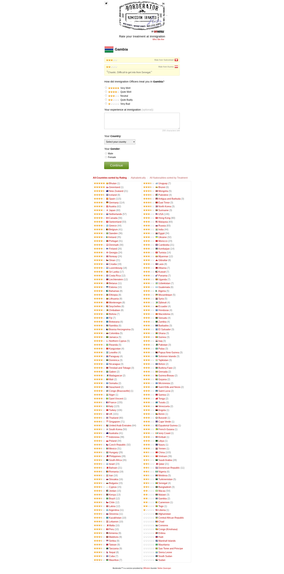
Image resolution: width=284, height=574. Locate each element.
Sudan (161, 560)
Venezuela (164, 406)
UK (110, 414)
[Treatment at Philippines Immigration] (99, 456)
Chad (161, 521)
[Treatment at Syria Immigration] (149, 298)
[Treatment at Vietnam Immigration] (149, 456)
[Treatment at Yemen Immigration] (149, 448)
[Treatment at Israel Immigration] (99, 464)
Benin (161, 414)
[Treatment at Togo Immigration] (149, 506)
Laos (161, 264)
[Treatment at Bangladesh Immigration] (149, 487)
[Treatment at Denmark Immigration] (99, 245)
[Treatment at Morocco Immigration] (149, 241)
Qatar (161, 464)
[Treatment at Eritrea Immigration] (149, 533)
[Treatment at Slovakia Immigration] (99, 479)
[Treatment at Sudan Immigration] (149, 560)
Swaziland (114, 387)
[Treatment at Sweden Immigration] (99, 233)
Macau (162, 491)
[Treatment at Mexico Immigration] (99, 448)
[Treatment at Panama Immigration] (149, 275)
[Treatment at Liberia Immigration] (149, 510)
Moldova (162, 475)
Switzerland (115, 222)
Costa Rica (115, 275)
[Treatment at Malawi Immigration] (149, 494)
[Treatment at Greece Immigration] (99, 225)
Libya (161, 441)
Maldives (113, 537)
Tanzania (114, 548)
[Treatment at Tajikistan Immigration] (149, 360)
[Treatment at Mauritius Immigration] (99, 560)
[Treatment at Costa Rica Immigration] (99, 275)
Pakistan (163, 345)
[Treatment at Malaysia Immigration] (149, 222)
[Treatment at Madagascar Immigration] (99, 375)
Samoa (162, 395)
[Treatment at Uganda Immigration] (149, 279)
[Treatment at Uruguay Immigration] (149, 183)
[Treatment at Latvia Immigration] (99, 506)
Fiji (110, 318)
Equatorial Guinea (168, 425)
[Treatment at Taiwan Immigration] (99, 544)
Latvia (112, 506)
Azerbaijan (164, 248)
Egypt (161, 233)
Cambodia (163, 245)
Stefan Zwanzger (164, 568)
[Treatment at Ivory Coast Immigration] (149, 433)
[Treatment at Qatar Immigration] (149, 464)
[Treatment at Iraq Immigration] (149, 341)
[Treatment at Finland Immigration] (99, 248)
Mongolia (163, 191)
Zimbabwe (114, 310)
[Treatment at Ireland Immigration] (99, 237)
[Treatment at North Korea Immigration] (149, 206)
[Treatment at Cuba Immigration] (99, 556)
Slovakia (113, 479)
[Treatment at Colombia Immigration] (99, 333)
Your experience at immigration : (128, 109)
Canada (113, 218)
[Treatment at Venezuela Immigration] (149, 406)
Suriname (163, 210)
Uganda (162, 279)
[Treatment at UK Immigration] (99, 414)
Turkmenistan (165, 479)
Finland (113, 248)
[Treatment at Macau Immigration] (149, 491)
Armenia (113, 533)
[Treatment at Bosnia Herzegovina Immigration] (99, 329)
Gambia (162, 498)
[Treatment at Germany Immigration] (99, 202)
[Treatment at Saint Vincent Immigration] (99, 398)
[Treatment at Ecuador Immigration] (149, 306)
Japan (112, 210)
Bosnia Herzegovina (119, 329)
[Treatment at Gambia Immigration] (149, 498)
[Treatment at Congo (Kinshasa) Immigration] (149, 529)
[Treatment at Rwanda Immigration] (99, 345)
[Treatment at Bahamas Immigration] (99, 291)
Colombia (114, 333)
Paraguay (114, 356)
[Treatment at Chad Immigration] (149, 521)
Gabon (112, 371)
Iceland (113, 195)
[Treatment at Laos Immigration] (149, 264)
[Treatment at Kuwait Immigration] (149, 272)
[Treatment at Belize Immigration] (149, 364)
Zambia (162, 321)
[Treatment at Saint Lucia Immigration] (149, 391)
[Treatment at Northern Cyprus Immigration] (99, 341)
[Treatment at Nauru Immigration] (149, 444)
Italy (111, 406)
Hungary (113, 452)
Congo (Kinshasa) (168, 529)
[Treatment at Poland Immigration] (99, 441)
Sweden (113, 233)
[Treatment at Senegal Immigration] (149, 483)
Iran (111, 475)
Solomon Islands (167, 356)
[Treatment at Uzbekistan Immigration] (149, 283)
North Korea (164, 206)
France (112, 402)
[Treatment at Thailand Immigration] (99, 418)
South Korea (115, 429)
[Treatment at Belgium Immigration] (99, 229)
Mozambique (165, 295)
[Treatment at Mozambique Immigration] (149, 295)
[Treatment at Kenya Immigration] (99, 494)
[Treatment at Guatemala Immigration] (149, 287)
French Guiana (166, 429)
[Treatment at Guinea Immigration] (149, 337)
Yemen (162, 448)
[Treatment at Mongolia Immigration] (149, 191)
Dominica (114, 360)
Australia (113, 433)
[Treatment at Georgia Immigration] (99, 252)
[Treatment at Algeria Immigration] (149, 291)
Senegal (162, 483)
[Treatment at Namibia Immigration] (99, 325)
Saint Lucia (164, 391)
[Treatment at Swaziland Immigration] (99, 387)
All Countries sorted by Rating (110, 178)
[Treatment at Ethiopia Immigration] (99, 295)
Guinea (162, 337)
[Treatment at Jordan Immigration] (99, 491)
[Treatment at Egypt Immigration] (149, 233)
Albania (162, 268)
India (161, 229)
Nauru (161, 444)
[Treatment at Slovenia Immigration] (99, 514)
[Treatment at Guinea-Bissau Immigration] (149, 375)
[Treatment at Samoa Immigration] (149, 395)
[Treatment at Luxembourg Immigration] (99, 268)
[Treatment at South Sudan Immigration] (149, 556)
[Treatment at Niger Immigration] (99, 395)
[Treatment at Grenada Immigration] (149, 371)
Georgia (113, 252)
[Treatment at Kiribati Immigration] (149, 437)
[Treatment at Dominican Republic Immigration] (149, 468)
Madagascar (115, 375)
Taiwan (113, 544)
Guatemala (164, 287)
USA (160, 214)
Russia (162, 225)
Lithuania (114, 298)
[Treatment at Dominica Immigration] (99, 360)
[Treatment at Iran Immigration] (99, 475)
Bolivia (112, 314)
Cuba (112, 556)
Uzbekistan (164, 283)
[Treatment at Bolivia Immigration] (99, 314)
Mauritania (164, 544)
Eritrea (161, 533)
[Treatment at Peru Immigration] (99, 529)
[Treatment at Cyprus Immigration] (99, 487)
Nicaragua (114, 364)
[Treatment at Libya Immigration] (149, 441)
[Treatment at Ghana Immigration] (149, 333)
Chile (112, 502)
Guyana (162, 379)
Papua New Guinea (168, 352)
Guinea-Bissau (166, 375)
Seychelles (115, 306)
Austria (112, 206)
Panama (162, 275)
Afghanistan (164, 514)
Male (110, 153)
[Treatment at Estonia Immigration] (99, 287)
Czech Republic (117, 444)
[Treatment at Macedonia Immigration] (149, 314)
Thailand (113, 418)
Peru (111, 529)
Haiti (160, 537)
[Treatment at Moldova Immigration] (149, 475)
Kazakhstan (115, 517)
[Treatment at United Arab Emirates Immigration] (99, 425)
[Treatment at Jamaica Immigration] (99, 337)
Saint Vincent (116, 398)
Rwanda (113, 345)
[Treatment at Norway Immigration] (99, 256)
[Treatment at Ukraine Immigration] (149, 237)
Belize (161, 364)
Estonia (113, 287)
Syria (161, 298)
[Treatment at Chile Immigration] (99, 502)
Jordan (112, 491)
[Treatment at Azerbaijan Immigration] (149, 248)
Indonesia (114, 437)
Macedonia (164, 314)
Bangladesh (164, 487)
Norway (113, 256)
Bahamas (114, 291)
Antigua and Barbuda (169, 198)
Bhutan (113, 183)
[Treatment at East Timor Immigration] (149, 202)
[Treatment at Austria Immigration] (99, 206)
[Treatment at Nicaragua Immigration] (99, 364)
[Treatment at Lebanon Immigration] (99, 521)
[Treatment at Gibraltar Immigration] (149, 260)
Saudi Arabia (165, 460)
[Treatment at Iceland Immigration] (99, 195)
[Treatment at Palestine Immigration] (149, 195)
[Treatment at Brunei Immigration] (149, 187)
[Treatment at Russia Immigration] (149, 225)
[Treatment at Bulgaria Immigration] (99, 483)
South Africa (115, 460)
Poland (113, 441)
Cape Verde (164, 421)
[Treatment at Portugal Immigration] (99, 241)
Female (111, 157)
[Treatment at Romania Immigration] (99, 471)
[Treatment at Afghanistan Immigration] (149, 514)
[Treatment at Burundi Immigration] (149, 418)
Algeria (162, 291)
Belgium (113, 229)
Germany (114, 202)
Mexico (113, 448)
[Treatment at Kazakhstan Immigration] (99, 517)
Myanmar (163, 256)
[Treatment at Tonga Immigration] (149, 398)
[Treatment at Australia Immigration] (99, 433)
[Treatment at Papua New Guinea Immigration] (149, 352)
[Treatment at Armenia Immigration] (99, 533)
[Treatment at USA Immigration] (149, 214)
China (161, 452)
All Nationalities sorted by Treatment (169, 178)
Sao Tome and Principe (170, 548)
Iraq (160, 341)
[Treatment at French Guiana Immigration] (149, 429)
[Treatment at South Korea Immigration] (99, 429)
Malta (112, 525)
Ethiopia (113, 295)
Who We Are (158, 39)
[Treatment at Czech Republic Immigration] (99, 444)
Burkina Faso (165, 368)
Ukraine (162, 237)
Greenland (114, 187)
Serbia (112, 541)
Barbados (163, 325)
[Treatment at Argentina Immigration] (99, 510)
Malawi (162, 494)
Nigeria (162, 471)
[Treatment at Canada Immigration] (99, 218)
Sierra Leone (165, 552)
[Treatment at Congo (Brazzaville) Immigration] (99, 391)
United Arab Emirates (120, 425)
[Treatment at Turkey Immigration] (99, 410)
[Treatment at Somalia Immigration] (99, 383)
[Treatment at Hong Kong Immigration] (149, 218)
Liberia (162, 510)
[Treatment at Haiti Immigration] (149, 537)
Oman (112, 260)
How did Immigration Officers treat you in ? (134, 81)
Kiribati (162, 437)
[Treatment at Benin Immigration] (149, 414)
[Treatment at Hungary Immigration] (99, 452)
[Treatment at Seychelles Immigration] (99, 306)
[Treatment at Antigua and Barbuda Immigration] (149, 198)
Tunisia (162, 252)
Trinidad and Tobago (120, 368)
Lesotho (113, 352)
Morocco (162, 241)
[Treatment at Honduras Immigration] (149, 310)
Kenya (112, 494)
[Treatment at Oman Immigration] (99, 260)
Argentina (114, 510)
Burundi (162, 418)
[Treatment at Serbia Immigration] (99, 541)
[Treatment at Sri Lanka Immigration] (99, 272)
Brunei (161, 187)
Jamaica (113, 337)
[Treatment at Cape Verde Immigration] (149, 421)
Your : (112, 136)
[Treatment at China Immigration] (149, 452)
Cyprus (113, 487)
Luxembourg (115, 268)
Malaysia (163, 222)
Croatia (113, 264)
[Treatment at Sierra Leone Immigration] (149, 552)
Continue (116, 165)
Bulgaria (113, 483)
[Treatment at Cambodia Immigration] (149, 245)
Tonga (161, 398)
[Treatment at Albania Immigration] (149, 268)
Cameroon (164, 502)
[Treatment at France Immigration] (99, 402)
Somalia (113, 383)
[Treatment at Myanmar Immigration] (149, 256)
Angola (162, 410)
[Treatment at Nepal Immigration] (99, 552)
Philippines (115, 456)
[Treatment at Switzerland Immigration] (99, 222)
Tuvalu (162, 402)
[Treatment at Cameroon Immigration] (149, 502)
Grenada (163, 371)
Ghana (162, 333)
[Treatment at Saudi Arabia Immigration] (149, 460)
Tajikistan (163, 360)
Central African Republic (171, 517)
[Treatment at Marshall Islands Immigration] (149, 541)
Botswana (114, 321)
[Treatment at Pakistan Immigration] (149, 345)
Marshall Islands (167, 541)
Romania (114, 471)
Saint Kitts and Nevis (169, 387)
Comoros (163, 525)
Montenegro (115, 302)
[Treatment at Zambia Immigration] (149, 321)
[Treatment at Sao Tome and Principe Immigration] (149, 548)
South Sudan (165, 556)
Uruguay (162, 183)
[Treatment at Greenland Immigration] (99, 187)
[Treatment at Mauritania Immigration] (149, 544)
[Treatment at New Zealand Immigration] (99, 191)
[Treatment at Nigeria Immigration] (149, 471)
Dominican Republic (169, 468)
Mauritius (114, 560)
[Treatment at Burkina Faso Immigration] (149, 368)
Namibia (113, 325)
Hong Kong (164, 218)
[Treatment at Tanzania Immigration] (99, 548)
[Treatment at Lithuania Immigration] (99, 298)
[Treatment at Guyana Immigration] (149, 379)
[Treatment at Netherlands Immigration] (99, 214)
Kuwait (162, 272)
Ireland (112, 237)
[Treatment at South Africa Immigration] (99, 460)
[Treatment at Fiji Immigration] (99, 318)
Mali (111, 379)
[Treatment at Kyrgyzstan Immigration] (99, 348)
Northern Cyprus (117, 341)
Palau (161, 348)
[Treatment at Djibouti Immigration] (149, 302)
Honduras (163, 310)
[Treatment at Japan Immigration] (99, 210)
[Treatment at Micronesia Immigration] (149, 383)
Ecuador (162, 306)
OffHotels (146, 568)
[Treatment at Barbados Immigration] (149, 325)
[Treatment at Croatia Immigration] (99, 264)
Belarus (113, 283)
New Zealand (116, 191)
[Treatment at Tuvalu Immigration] (149, 402)
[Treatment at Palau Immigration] (149, 348)
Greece (113, 225)
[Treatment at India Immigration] (149, 229)
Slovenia (113, 514)
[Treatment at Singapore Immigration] (99, 421)
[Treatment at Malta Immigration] (99, 525)
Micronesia (164, 383)
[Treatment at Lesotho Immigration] (99, 352)
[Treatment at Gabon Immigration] (99, 371)
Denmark (114, 245)
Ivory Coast (164, 433)
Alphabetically (138, 178)
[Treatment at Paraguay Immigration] (99, 356)
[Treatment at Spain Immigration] (99, 198)
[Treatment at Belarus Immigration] (99, 283)
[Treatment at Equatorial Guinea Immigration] (149, 425)
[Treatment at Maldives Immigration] (99, 537)
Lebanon (113, 521)
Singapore (114, 421)
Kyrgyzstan (115, 348)
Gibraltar (162, 260)
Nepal (112, 552)
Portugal (113, 241)
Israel (112, 464)
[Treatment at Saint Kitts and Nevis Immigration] (149, 387)
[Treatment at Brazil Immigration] (99, 498)
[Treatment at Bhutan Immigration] (99, 183)
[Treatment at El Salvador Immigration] (149, 329)
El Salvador (164, 329)
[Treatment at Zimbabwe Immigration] (99, 310)
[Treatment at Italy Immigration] (99, 406)
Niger (112, 395)
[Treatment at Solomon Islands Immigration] (149, 356)
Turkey (112, 410)
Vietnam (162, 456)
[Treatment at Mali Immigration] (99, 379)
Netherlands (115, 214)
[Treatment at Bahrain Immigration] (99, 468)
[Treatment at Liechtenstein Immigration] (99, 279)
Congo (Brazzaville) (119, 391)
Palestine (163, 195)
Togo (161, 506)
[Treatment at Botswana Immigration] (99, 321)
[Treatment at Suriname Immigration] (149, 210)
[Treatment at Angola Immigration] (149, 410)
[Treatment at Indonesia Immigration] (99, 437)
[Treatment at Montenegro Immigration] (99, 302)
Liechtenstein (116, 279)
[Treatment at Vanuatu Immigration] (149, 318)
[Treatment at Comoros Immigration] (149, 525)
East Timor (164, 202)
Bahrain (113, 468)
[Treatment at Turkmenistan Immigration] (149, 479)
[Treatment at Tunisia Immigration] (149, 252)
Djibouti (162, 302)
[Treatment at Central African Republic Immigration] (149, 517)
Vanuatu (162, 318)
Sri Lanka (114, 272)
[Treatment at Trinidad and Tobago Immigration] (99, 368)
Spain (112, 198)
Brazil (112, 498)
